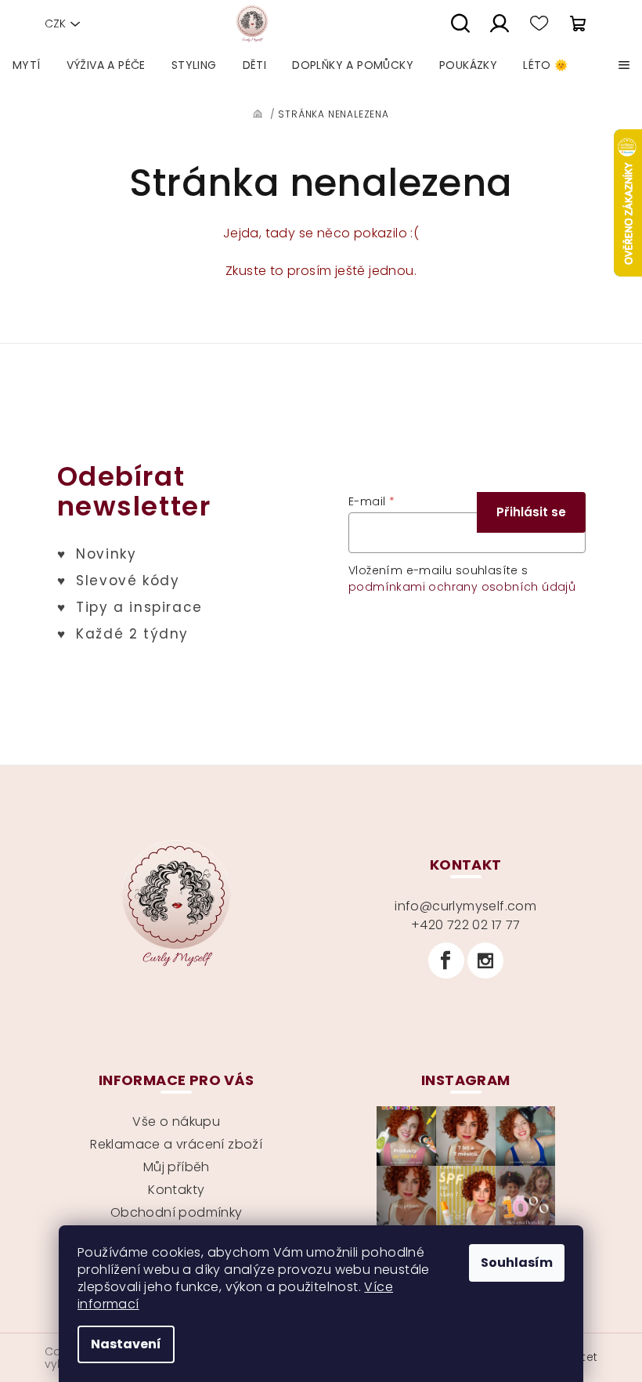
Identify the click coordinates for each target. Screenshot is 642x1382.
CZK (55, 23)
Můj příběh (176, 1167)
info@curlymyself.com (465, 906)
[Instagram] (485, 960)
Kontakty (176, 1190)
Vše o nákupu (176, 1121)
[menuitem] (26, 65)
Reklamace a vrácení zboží (176, 1144)
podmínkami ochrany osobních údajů (461, 587)
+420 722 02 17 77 (466, 925)
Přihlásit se (531, 512)
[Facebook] (446, 960)
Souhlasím (517, 1263)
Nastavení (126, 1344)
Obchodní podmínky (176, 1212)
